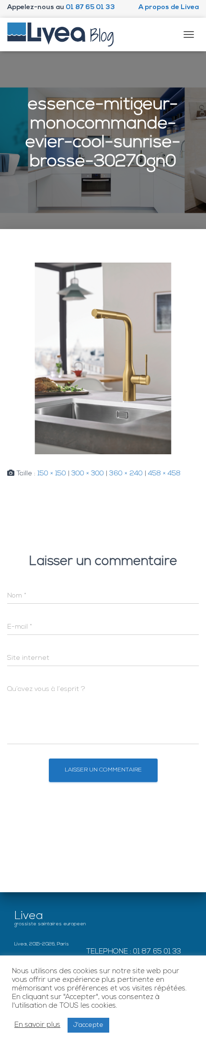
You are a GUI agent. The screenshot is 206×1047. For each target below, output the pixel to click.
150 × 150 (51, 473)
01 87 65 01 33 (90, 7)
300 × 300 (87, 473)
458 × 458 (164, 473)
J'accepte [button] (88, 1025)
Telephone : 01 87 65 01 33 (133, 951)
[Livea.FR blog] (64, 34)
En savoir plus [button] (37, 1025)
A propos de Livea (168, 7)
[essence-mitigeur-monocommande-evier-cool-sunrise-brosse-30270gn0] (103, 358)
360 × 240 (126, 473)
